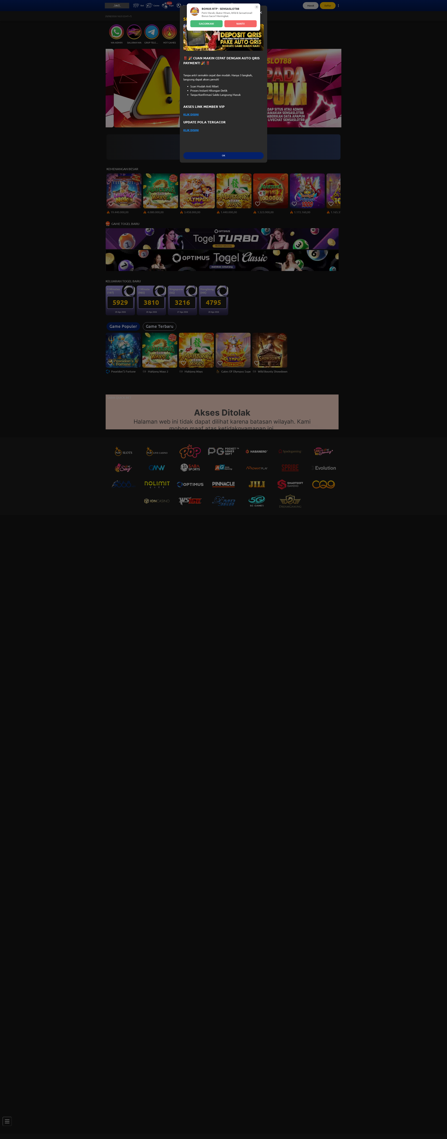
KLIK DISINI (191, 114)
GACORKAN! (206, 23)
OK (223, 155)
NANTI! (240, 23)
